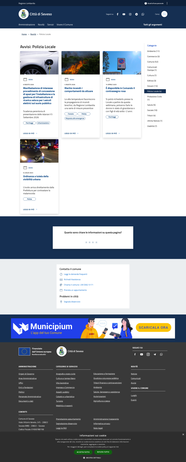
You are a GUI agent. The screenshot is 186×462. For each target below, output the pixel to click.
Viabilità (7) (152, 126)
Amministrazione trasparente (106, 418)
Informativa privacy (102, 423)
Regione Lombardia (27, 3)
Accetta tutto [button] (83, 452)
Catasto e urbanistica (65, 396)
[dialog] (93, 447)
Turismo (59, 401)
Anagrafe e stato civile (65, 373)
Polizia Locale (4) (154, 91)
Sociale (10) (152, 110)
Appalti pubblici (62, 391)
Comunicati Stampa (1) (152, 68)
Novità (33, 34)
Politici (21, 391)
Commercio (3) (153, 56)
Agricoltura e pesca (102, 400)
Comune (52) (152, 61)
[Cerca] (164, 14)
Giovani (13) (152, 85)
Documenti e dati (26, 401)
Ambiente (98, 387)
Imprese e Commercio (65, 387)
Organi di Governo (26, 373)
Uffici (21, 382)
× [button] (183, 434)
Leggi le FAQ (61, 428)
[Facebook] (116, 14)
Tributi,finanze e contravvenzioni (108, 382)
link (117, 447)
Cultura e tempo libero (65, 378)
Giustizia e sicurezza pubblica (106, 378)
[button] (93, 457)
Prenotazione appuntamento (68, 418)
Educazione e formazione (104, 373)
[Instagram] (129, 14)
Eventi (134, 399)
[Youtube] (122, 14)
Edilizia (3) (151, 80)
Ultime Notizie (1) (154, 120)
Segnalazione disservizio (66, 423)
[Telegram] (135, 14)
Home (24, 34)
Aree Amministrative (28, 378)
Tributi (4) (151, 115)
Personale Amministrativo (30, 396)
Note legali (98, 428)
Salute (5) (151, 104)
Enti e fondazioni (26, 387)
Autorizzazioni (100, 396)
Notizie (134, 373)
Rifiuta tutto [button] (103, 452)
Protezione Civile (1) (154, 98)
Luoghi (134, 395)
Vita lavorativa (62, 382)
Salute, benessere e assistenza (107, 391)
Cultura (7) (151, 75)
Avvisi (30, 79)
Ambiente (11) (153, 51)
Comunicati (136, 378)
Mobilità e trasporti (64, 405)
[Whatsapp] (141, 14)
